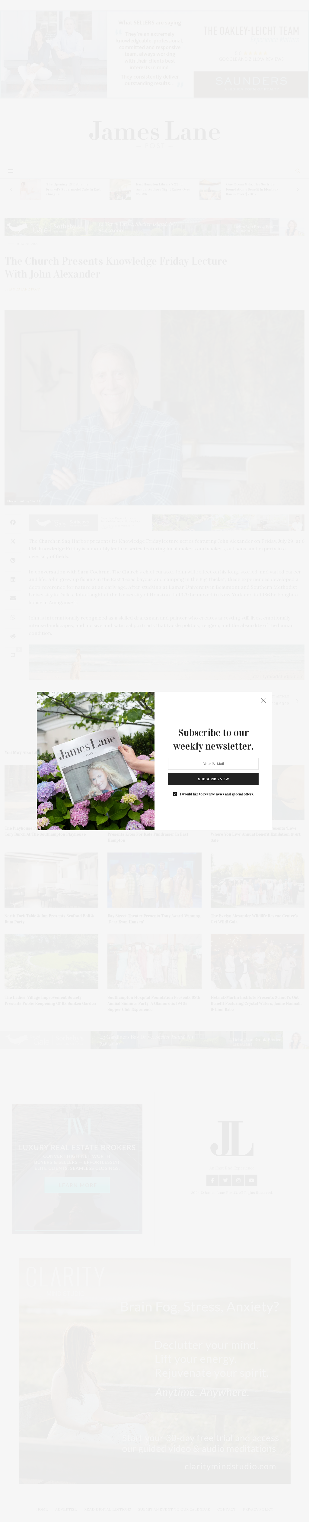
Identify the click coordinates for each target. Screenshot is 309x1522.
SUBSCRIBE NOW (213, 779)
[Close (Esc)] (263, 701)
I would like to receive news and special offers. (217, 794)
